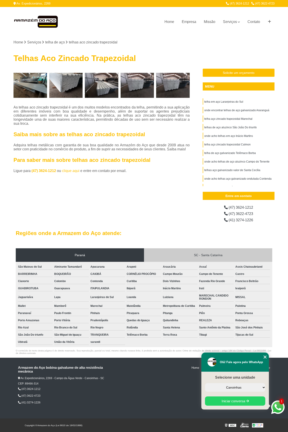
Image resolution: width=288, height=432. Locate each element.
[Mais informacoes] (269, 21)
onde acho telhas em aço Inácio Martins (228, 136)
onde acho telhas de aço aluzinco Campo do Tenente (237, 161)
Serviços (230, 22)
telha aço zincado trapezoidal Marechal (228, 118)
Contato (254, 22)
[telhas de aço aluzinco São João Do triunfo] (137, 85)
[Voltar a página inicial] (36, 21)
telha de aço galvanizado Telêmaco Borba (230, 153)
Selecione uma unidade (235, 377)
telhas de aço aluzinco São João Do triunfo (230, 127)
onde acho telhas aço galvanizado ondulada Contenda (238, 178)
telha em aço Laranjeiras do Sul (223, 101)
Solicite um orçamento (238, 73)
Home (169, 22)
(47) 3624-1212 (239, 3)
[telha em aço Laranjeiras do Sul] (30, 85)
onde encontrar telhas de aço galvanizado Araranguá (236, 110)
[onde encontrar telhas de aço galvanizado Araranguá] (66, 85)
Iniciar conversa (234, 401)
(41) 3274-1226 (240, 220)
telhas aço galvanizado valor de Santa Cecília (232, 170)
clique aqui (70, 171)
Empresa (189, 22)
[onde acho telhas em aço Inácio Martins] (173, 85)
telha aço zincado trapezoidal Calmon (227, 144)
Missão (209, 22)
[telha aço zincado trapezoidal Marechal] (101, 85)
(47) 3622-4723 (264, 3)
